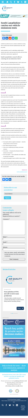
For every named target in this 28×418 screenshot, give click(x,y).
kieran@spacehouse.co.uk (14, 384)
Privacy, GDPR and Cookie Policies (23, 407)
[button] (12, 313)
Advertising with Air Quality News (14, 386)
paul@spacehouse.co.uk (20, 381)
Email (5, 242)
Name (5, 237)
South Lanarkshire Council (22, 171)
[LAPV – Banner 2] (13, 16)
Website (5, 247)
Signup (7, 198)
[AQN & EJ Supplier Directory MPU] (14, 328)
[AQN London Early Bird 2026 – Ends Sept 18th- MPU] (14, 348)
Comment (6, 219)
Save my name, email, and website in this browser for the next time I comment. (14, 254)
